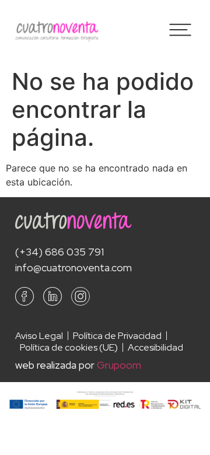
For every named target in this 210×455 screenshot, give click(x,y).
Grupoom (119, 365)
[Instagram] (80, 296)
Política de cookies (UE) (69, 348)
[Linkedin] (52, 296)
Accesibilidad (155, 348)
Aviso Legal (39, 336)
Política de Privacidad (117, 336)
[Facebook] (24, 296)
